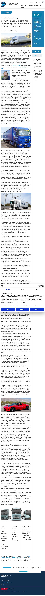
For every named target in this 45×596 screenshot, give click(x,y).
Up (43, 571)
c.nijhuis (24, 527)
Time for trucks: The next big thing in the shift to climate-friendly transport (38, 62)
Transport (36, 66)
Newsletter (32, 2)
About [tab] (37, 289)
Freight (40, 66)
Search (43, 2)
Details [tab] (22, 289)
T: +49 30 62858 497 (5, 580)
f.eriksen (2, 528)
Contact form (36, 43)
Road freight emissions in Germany (15, 536)
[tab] (36, 52)
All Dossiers (36, 80)
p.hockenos (14, 528)
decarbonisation (16, 67)
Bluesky (7, 585)
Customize (22, 309)
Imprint (2, 591)
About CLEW (11, 588)
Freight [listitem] (9, 30)
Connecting (37, 5)
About (27, 2)
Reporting (23, 5)
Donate (38, 2)
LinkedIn (4, 585)
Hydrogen (36, 77)
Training (30, 5)
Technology (36, 67)
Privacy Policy (6, 591)
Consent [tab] (8, 289)
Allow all (36, 309)
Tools (22, 7)
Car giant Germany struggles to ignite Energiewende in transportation (38, 72)
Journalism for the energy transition (13, 4)
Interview (7, 13)
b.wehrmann (14, 530)
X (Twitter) (2, 585)
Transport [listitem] (3, 30)
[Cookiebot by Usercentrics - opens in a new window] (38, 286)
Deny (8, 309)
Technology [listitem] (14, 30)
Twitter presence (16, 65)
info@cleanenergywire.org (6, 582)
